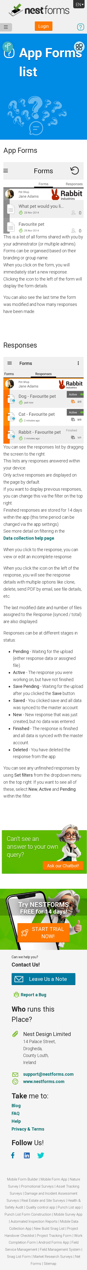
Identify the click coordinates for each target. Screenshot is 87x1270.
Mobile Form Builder (22, 1179)
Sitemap (50, 1264)
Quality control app (40, 1207)
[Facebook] (13, 1155)
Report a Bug (33, 994)
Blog (16, 1105)
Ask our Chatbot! (63, 865)
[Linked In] (27, 1155)
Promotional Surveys (37, 1186)
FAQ (16, 1113)
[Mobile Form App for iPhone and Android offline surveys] (43, 10)
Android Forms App (53, 1243)
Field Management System (60, 1250)
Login (43, 26)
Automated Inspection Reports (34, 1222)
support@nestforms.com (48, 1074)
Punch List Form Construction (28, 1214)
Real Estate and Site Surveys (43, 1201)
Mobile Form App (54, 1179)
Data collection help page (28, 538)
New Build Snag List (49, 1229)
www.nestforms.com (44, 1081)
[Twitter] (41, 1155)
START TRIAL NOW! (48, 932)
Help (16, 1121)
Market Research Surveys (52, 1257)
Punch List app (69, 1207)
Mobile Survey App (68, 1214)
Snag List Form (19, 1257)
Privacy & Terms (28, 1129)
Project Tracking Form (54, 1236)
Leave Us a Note (48, 979)
